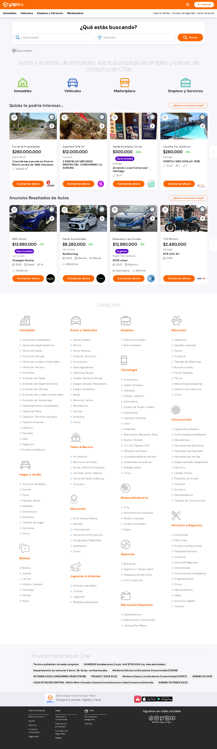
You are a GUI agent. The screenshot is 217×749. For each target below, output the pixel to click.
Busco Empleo (132, 345)
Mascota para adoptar (188, 384)
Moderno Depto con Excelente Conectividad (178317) (155, 676)
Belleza (24, 558)
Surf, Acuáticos (133, 580)
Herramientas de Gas (187, 456)
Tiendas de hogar (33, 522)
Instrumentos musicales (138, 513)
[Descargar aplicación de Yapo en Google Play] (164, 699)
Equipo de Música (84, 389)
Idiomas (78, 524)
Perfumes (28, 590)
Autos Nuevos (82, 350)
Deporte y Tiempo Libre (138, 569)
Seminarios (79, 546)
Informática (131, 401)
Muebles (27, 506)
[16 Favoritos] (115, 117)
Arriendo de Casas (33, 378)
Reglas (58, 737)
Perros (178, 378)
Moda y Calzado (32, 584)
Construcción (181, 419)
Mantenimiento (183, 495)
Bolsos (26, 568)
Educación (78, 509)
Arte (126, 507)
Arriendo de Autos (84, 356)
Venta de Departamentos (38, 345)
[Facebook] (151, 718)
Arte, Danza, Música (85, 518)
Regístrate (33, 736)
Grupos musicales (135, 524)
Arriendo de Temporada (37, 400)
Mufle (76, 394)
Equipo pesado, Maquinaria (90, 384)
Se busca (28, 517)
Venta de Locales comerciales (41, 361)
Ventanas (28, 528)
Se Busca (78, 416)
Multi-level (180, 540)
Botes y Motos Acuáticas (89, 467)
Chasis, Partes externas (87, 378)
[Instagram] (156, 718)
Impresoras (131, 412)
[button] (51, 126)
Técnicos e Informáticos (88, 535)
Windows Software (135, 451)
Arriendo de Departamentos (40, 384)
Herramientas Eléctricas (189, 445)
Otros (26, 533)
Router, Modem (133, 440)
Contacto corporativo (34, 731)
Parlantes (129, 429)
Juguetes (79, 596)
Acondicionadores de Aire (140, 456)
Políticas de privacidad (61, 725)
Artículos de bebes (85, 585)
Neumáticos (80, 405)
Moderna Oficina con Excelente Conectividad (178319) (145, 670)
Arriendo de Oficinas (35, 389)
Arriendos (28, 372)
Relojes (26, 595)
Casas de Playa (31, 411)
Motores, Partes (83, 400)
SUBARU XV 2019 (202, 676)
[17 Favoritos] (165, 117)
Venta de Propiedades (36, 340)
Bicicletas (129, 563)
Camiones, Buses (83, 372)
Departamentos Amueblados (40, 405)
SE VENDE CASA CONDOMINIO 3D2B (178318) (59, 676)
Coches (78, 591)
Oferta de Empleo (135, 340)
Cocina (26, 489)
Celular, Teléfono (134, 396)
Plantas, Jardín (31, 500)
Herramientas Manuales (188, 451)
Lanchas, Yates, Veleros (87, 473)
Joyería (26, 573)
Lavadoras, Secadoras (137, 462)
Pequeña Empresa (185, 551)
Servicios (179, 484)
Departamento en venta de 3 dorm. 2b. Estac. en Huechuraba (70, 670)
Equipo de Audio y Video (139, 407)
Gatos (178, 350)
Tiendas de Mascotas (187, 361)
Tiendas (88, 723)
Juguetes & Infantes (85, 576)
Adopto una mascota (187, 389)
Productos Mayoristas (188, 546)
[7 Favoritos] (65, 117)
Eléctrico (179, 467)
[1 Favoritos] (165, 210)
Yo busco (79, 484)
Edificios (27, 428)
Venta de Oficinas (33, 356)
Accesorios (80, 361)
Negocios (28, 444)
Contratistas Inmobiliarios (190, 434)
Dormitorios (29, 511)
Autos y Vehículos (83, 330)
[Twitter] (162, 718)
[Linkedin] (167, 718)
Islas (25, 439)
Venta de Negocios (186, 562)
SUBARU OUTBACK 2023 (173, 682)
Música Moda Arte (134, 498)
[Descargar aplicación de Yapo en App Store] (149, 699)
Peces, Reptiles (183, 372)
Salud (177, 595)
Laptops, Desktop (135, 418)
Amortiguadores (83, 367)
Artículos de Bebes (34, 484)
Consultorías (182, 568)
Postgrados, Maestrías (87, 540)
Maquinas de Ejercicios (138, 575)
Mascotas (178, 330)
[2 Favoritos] (65, 210)
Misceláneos (182, 440)
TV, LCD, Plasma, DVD (137, 445)
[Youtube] (172, 718)
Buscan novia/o (183, 367)
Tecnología (129, 370)
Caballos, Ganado (185, 345)
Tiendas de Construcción (190, 500)
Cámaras (129, 390)
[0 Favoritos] (14, 117)
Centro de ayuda (205, 13)
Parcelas (27, 433)
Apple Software (133, 385)
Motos (77, 345)
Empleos (127, 330)
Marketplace (75, 13)
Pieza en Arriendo (33, 422)
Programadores (184, 579)
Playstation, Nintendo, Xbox (141, 434)
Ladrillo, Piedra (183, 473)
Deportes (128, 554)
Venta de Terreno (33, 367)
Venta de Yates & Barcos (88, 478)
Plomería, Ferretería (186, 478)
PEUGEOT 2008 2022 (104, 676)
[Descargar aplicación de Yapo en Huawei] (138, 699)
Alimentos (180, 340)
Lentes (26, 579)
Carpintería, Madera (186, 429)
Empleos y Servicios (50, 13)
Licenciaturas (81, 529)
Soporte (32, 725)
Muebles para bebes (85, 602)
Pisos (25, 495)
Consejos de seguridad (183, 13)
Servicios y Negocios (186, 525)
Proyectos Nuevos (33, 449)
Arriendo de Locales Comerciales (42, 394)
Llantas (77, 411)
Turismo (179, 606)
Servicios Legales (184, 601)
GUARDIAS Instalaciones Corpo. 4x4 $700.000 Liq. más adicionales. (125, 664)
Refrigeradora (132, 467)
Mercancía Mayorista (137, 605)
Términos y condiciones (61, 718)
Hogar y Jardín (30, 474)
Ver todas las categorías (90, 718)
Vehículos (27, 13)
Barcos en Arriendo (85, 462)
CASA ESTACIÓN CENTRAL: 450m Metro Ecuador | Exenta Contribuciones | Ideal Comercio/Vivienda (93, 682)
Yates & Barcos (81, 447)
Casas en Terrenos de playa (39, 416)
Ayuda (31, 720)
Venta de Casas (32, 350)
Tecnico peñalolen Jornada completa (55, 664)
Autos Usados (82, 340)
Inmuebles (9, 13)
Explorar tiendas (162, 13)
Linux (127, 423)
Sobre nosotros (36, 716)
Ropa (25, 601)
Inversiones (181, 535)
